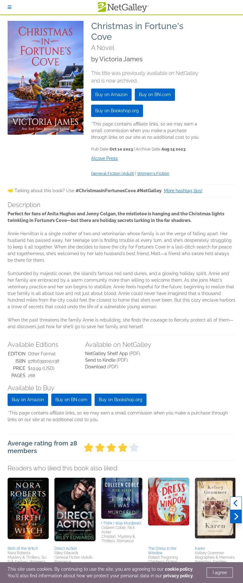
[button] (28, 511)
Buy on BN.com (155, 94)
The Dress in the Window (162, 550)
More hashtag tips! (183, 190)
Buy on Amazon (111, 94)
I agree (220, 572)
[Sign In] (9, 7)
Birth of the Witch (23, 548)
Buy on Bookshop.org (117, 110)
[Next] (236, 516)
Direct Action (65, 548)
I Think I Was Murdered (121, 523)
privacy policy (178, 575)
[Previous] (236, 503)
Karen (200, 548)
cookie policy (179, 569)
